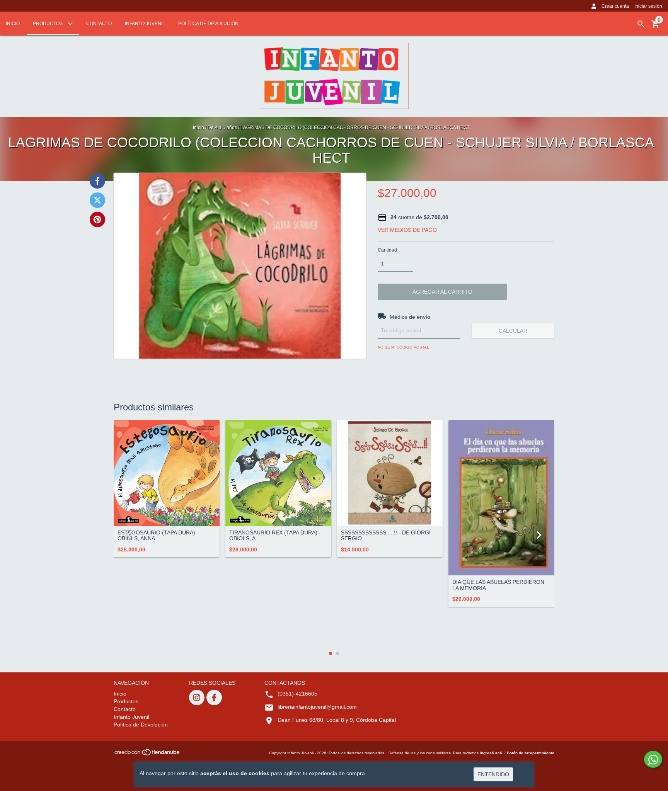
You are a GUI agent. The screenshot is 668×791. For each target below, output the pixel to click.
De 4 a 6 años (223, 127)
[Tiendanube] (147, 755)
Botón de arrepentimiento (530, 753)
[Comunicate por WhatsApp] (653, 759)
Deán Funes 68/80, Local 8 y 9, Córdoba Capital (337, 720)
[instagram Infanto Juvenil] (196, 697)
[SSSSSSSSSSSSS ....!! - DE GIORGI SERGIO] (390, 473)
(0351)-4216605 (297, 694)
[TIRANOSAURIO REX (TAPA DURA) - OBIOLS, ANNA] (278, 473)
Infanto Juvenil (145, 23)
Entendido (493, 774)
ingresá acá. (491, 753)
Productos (48, 23)
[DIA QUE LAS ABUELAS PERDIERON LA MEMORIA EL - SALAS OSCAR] (501, 497)
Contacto (99, 23)
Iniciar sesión (648, 6)
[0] (655, 27)
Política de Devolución (208, 23)
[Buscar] (641, 24)
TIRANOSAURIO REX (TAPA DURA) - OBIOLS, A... (275, 535)
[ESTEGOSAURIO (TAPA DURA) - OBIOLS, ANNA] (167, 473)
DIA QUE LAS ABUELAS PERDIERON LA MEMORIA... (498, 585)
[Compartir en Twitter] (97, 200)
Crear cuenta (615, 6)
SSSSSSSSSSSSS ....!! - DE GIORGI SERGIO (386, 535)
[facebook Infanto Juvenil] (214, 697)
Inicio (13, 23)
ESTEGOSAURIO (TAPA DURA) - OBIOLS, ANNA (158, 535)
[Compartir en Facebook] (97, 181)
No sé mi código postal (403, 347)
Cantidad (387, 250)
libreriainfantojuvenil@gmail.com (317, 707)
